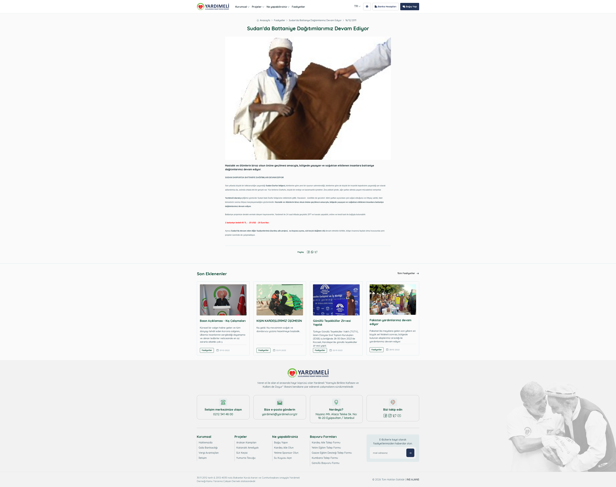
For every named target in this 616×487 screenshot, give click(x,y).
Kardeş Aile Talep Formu (326, 442)
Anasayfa (265, 20)
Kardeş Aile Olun (284, 447)
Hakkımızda (205, 442)
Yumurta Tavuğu (246, 457)
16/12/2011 (350, 20)
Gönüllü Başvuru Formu (325, 463)
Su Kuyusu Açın (283, 457)
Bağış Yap (411, 6)
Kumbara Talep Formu (325, 457)
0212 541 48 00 (223, 414)
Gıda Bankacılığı (208, 447)
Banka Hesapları (386, 6)
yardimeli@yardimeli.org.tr (280, 414)
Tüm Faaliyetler (406, 273)
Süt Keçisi (242, 452)
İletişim (203, 457)
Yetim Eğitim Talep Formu (326, 447)
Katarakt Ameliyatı (247, 447)
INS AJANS (412, 479)
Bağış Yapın (281, 442)
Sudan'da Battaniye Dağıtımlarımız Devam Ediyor (315, 20)
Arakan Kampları (246, 442)
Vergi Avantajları (209, 452)
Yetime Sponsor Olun (286, 452)
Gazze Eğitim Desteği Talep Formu (332, 452)
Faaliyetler (298, 6)
